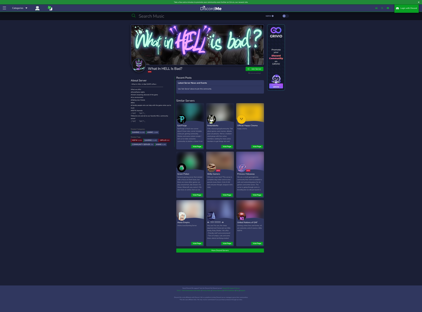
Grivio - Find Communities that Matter (189, 291)
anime (161, 144)
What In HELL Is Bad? (165, 68)
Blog (237, 291)
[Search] (134, 15)
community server (142, 144)
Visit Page (197, 146)
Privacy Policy (206, 291)
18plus (164, 140)
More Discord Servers (220, 250)
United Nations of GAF (247, 222)
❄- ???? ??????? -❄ (215, 222)
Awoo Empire (183, 222)
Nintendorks (212, 125)
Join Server (256, 69)
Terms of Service (217, 291)
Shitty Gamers (213, 174)
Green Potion (183, 174)
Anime (152, 132)
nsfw (137, 140)
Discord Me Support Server (231, 288)
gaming (151, 140)
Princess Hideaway (246, 174)
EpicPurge (182, 125)
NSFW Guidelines (229, 291)
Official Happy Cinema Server (247, 127)
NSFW (269, 16)
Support (242, 291)
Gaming (138, 132)
